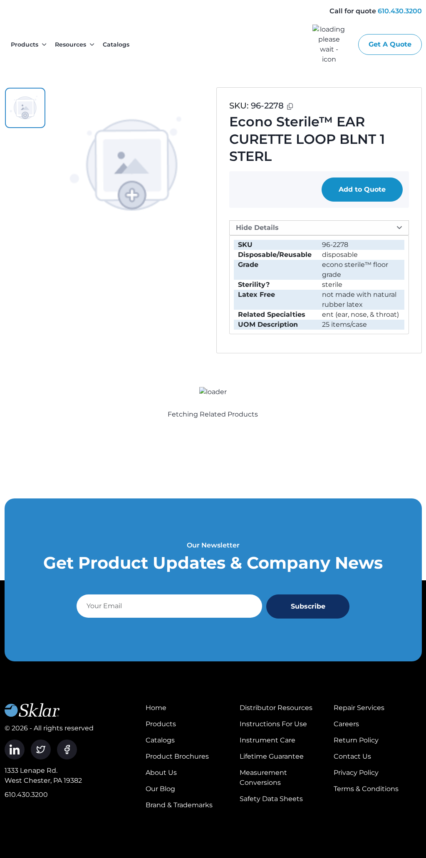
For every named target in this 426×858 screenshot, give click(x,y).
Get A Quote (390, 44)
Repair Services (359, 708)
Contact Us (352, 756)
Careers (346, 724)
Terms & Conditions (366, 789)
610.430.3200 (400, 11)
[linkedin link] (15, 749)
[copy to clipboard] (290, 106)
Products (24, 44)
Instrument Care (267, 740)
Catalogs (116, 44)
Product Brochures (177, 756)
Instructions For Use (273, 724)
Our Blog (160, 789)
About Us (161, 773)
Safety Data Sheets (271, 799)
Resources (70, 44)
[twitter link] (41, 749)
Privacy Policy (356, 773)
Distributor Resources (276, 708)
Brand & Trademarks (179, 805)
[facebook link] (67, 749)
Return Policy (356, 740)
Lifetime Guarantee (272, 756)
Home (156, 708)
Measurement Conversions (263, 777)
